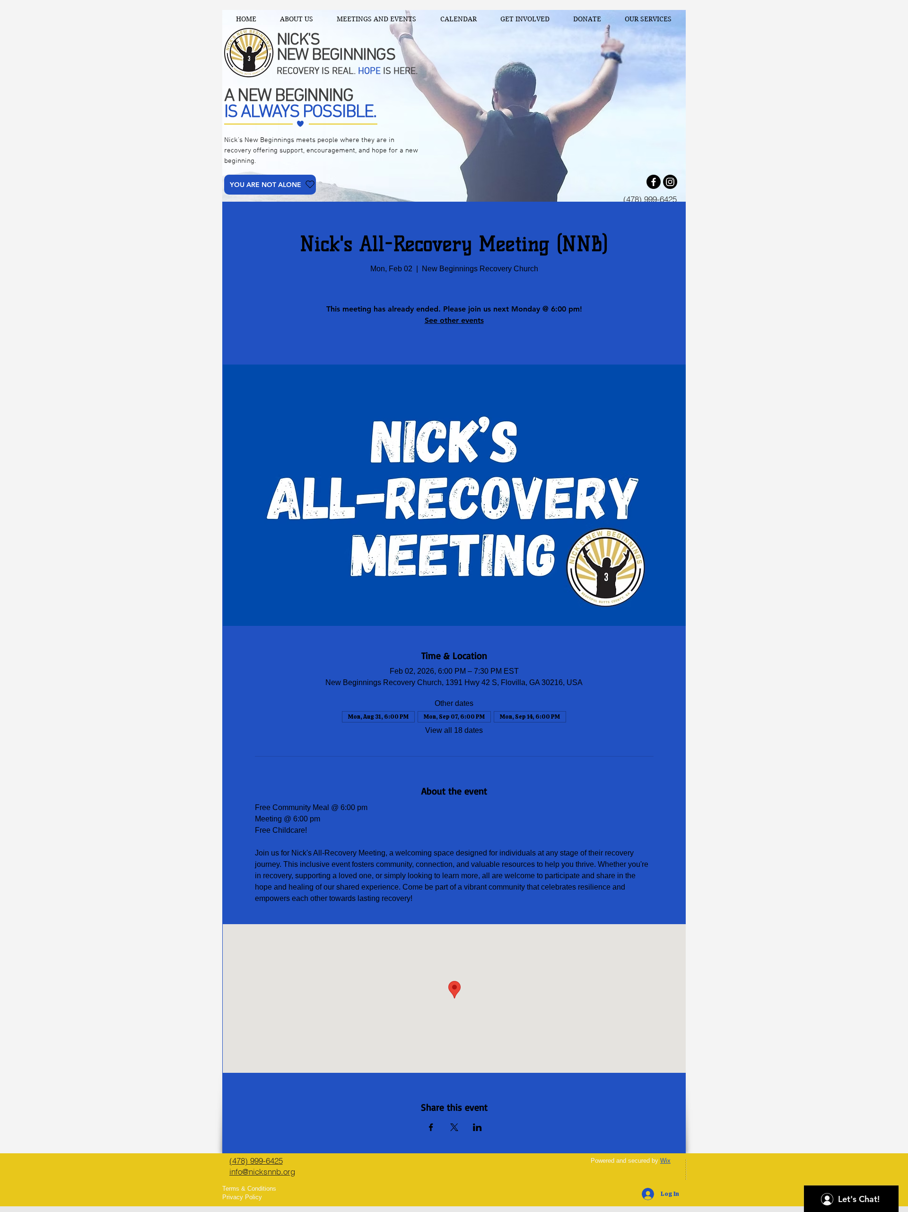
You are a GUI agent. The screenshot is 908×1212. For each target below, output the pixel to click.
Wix (665, 1160)
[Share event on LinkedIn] (477, 1127)
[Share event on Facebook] (431, 1127)
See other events (454, 320)
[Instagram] (670, 182)
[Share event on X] (454, 1127)
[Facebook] (653, 182)
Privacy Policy (242, 1197)
